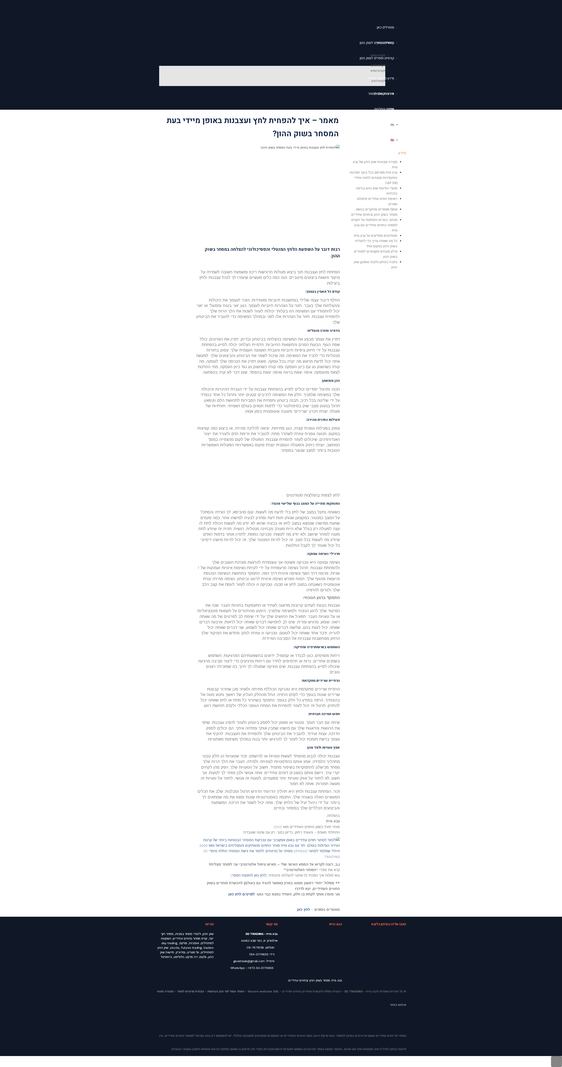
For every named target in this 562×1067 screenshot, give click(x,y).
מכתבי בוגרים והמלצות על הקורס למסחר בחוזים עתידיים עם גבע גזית (374, 225)
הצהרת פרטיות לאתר (190, 991)
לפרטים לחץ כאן (241, 894)
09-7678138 (255, 947)
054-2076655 (258, 954)
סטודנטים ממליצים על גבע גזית (375, 235)
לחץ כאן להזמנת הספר (249, 875)
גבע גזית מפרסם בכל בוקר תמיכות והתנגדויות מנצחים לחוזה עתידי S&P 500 (373, 177)
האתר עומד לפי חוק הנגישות (225, 991)
